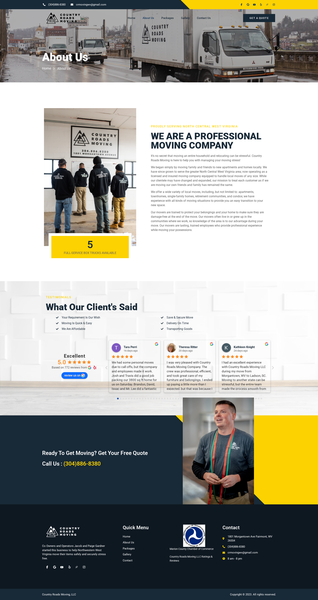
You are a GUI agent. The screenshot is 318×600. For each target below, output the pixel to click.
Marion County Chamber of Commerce (191, 548)
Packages (167, 18)
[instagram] (82, 567)
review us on (72, 375)
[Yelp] (259, 4)
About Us (148, 18)
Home (131, 18)
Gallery (185, 18)
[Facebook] (240, 4)
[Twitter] (246, 4)
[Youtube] (253, 4)
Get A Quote (259, 18)
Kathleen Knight (244, 347)
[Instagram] (272, 4)
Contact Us (204, 18)
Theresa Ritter (188, 347)
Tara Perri (130, 347)
